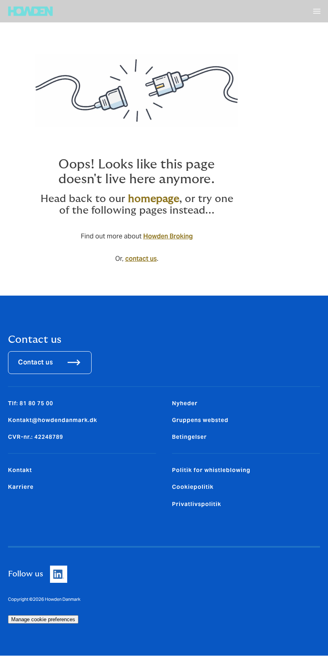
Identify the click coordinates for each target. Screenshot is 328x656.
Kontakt (20, 470)
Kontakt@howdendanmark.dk (52, 420)
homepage (153, 199)
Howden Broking (168, 236)
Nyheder (185, 403)
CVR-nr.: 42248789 (35, 436)
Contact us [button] (35, 362)
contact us (141, 258)
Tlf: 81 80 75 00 (30, 403)
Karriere (21, 486)
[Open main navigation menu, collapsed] (317, 11)
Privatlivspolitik (196, 504)
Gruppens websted (200, 420)
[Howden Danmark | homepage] (30, 11)
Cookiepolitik (193, 486)
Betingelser (189, 436)
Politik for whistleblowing (211, 470)
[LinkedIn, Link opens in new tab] (59, 574)
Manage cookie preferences (43, 619)
